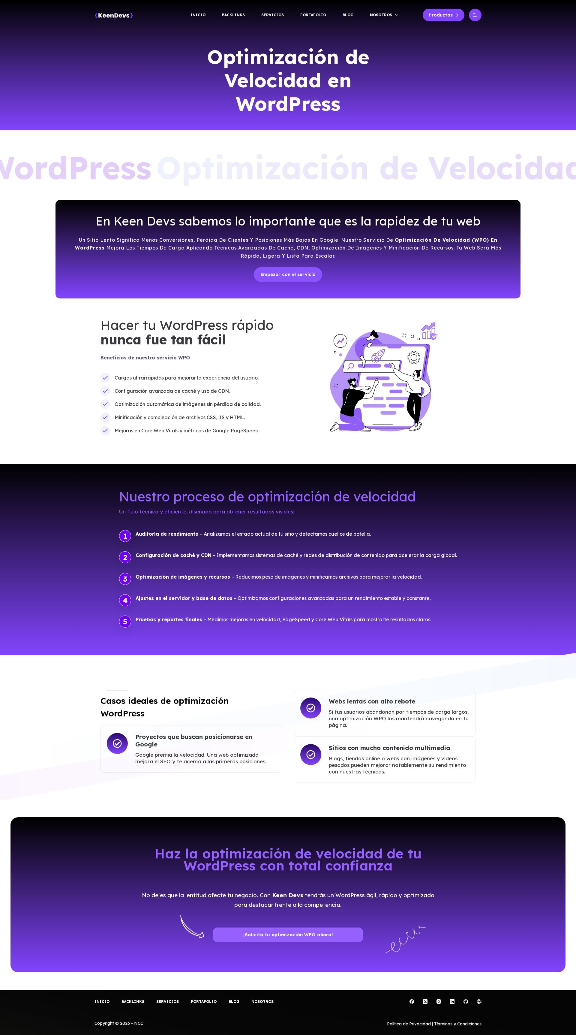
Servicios (272, 15)
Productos (441, 15)
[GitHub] (466, 1001)
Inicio (198, 15)
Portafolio (313, 15)
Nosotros (381, 15)
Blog (348, 15)
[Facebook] (412, 1001)
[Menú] (475, 15)
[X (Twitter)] (425, 1001)
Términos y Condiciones (458, 1024)
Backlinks (233, 15)
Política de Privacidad (409, 1024)
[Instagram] (438, 1001)
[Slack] (479, 1001)
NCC (139, 1023)
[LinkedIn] (452, 1001)
